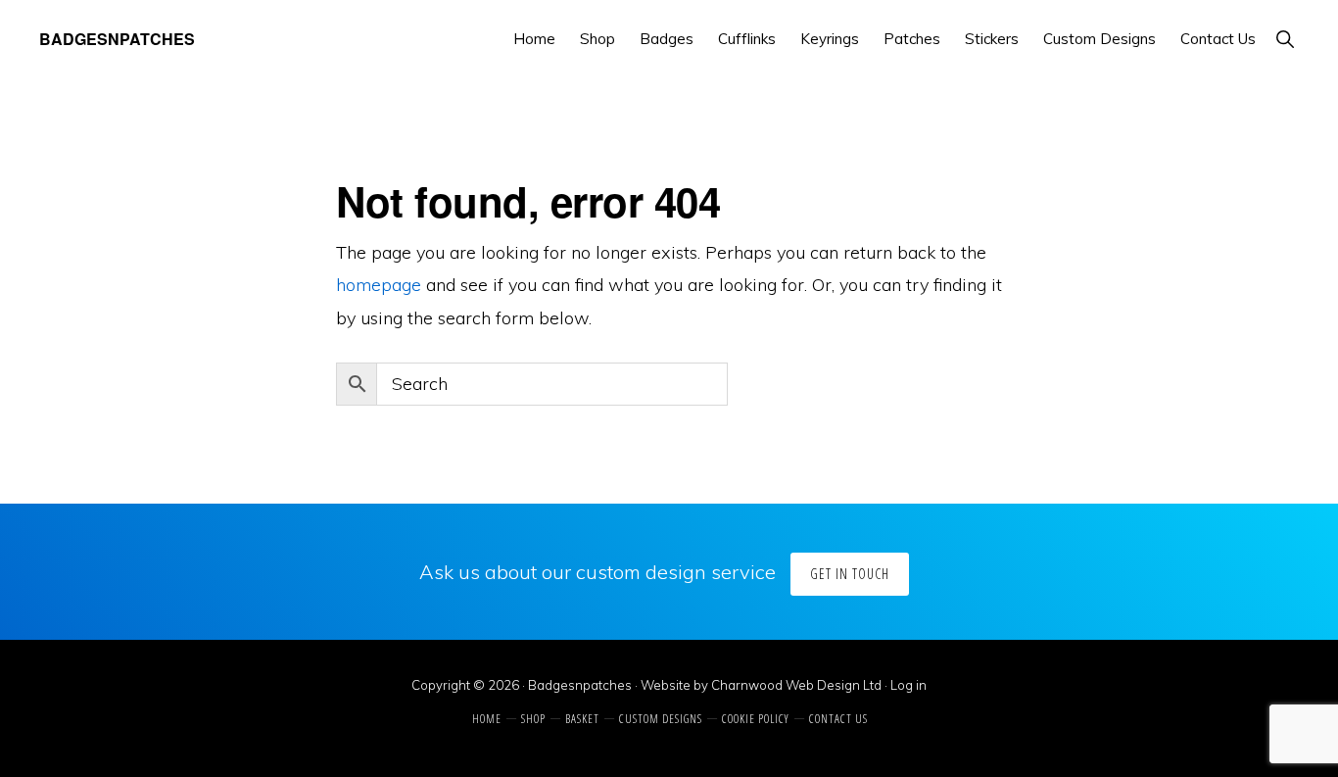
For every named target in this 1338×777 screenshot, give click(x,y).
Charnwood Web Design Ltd (796, 685)
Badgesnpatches (117, 38)
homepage (378, 284)
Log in (908, 685)
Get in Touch (849, 573)
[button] (1284, 39)
